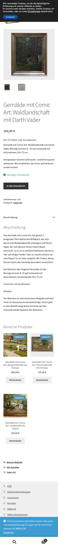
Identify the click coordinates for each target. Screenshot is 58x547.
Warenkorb (37, 539)
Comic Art (17, 202)
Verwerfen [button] (8, 532)
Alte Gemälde (13, 467)
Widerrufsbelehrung (17, 514)
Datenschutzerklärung (18, 491)
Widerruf (11, 508)
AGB (9, 486)
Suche (14, 542)
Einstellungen (34, 11)
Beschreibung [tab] (10, 217)
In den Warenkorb (16, 185)
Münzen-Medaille (14, 462)
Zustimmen (10, 17)
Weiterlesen (15, 379)
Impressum (13, 497)
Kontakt (11, 503)
